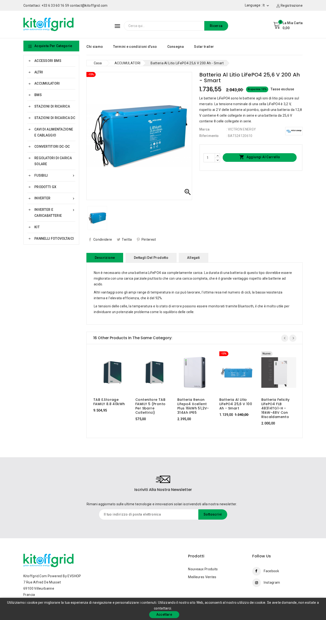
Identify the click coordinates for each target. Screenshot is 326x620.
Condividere (102, 239)
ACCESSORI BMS (47, 61)
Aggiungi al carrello (259, 157)
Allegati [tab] (193, 258)
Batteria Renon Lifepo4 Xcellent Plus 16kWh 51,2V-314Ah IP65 (193, 406)
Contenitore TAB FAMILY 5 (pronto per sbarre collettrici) (150, 406)
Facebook (271, 571)
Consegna (175, 47)
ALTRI (38, 72)
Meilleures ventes (202, 577)
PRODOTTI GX (45, 187)
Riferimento (209, 136)
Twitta (127, 239)
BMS (38, 95)
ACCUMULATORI (47, 83)
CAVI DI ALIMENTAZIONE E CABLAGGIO (53, 132)
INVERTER (54, 198)
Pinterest (149, 239)
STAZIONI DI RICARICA (52, 106)
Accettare (164, 614)
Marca (204, 129)
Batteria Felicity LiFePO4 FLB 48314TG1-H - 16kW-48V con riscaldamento (275, 408)
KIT (37, 227)
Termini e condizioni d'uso (135, 47)
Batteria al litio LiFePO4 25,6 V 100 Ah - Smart (235, 403)
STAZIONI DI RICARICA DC (54, 118)
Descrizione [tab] (105, 258)
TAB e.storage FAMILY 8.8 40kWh (109, 401)
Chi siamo (94, 47)
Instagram (272, 582)
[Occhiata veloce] (115, 373)
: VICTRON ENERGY (241, 129)
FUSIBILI (54, 176)
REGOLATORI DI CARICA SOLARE (53, 161)
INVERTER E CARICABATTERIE (54, 213)
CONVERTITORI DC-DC (52, 146)
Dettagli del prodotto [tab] (151, 258)
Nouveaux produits (203, 569)
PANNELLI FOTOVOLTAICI (54, 238)
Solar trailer (204, 47)
